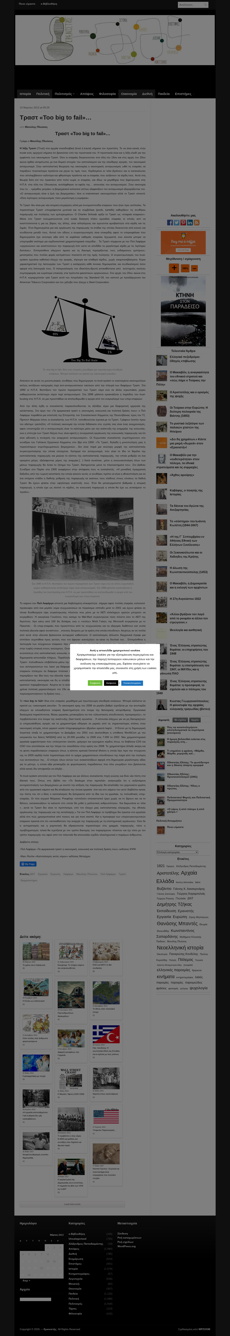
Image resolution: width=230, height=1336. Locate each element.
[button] (95, 683)
